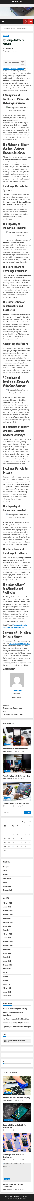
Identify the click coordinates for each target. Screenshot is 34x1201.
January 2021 (7, 992)
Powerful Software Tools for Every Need (16, 776)
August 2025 (7, 926)
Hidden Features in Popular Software (15, 748)
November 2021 (7, 965)
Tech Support (7, 886)
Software (5, 35)
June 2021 (6, 976)
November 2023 (8, 945)
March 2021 (6, 984)
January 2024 (7, 938)
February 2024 (7, 934)
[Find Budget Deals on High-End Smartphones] (17, 1142)
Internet (5, 874)
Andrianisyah (9, 48)
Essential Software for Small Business (16, 803)
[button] (3, 21)
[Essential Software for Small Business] (17, 791)
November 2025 (8, 914)
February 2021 (7, 988)
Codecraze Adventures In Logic (12, 706)
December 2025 (8, 910)
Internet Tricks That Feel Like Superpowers (16, 1023)
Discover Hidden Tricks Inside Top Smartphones (14, 1126)
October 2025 (7, 918)
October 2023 (7, 949)
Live (30, 21)
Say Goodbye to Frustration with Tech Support (17, 1026)
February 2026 (7, 903)
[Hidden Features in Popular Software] (17, 736)
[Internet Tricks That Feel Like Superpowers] (17, 1172)
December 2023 (8, 941)
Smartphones (7, 878)
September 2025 (8, 922)
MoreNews (12, 1199)
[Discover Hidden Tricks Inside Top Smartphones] (17, 1112)
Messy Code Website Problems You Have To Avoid (15, 626)
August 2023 (7, 953)
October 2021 (7, 968)
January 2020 (7, 996)
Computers (6, 867)
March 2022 (6, 957)
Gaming (5, 870)
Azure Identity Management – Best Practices (14, 1041)
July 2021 (5, 972)
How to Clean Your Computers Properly (15, 1009)
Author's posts (17, 697)
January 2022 (7, 961)
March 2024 (6, 930)
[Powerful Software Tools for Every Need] (17, 763)
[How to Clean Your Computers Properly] (17, 1085)
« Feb (5, 854)
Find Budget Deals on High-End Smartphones (16, 1019)
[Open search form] (20, 21)
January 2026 (7, 907)
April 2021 (6, 980)
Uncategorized (7, 890)
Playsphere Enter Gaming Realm (13, 713)
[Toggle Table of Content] (22, 63)
